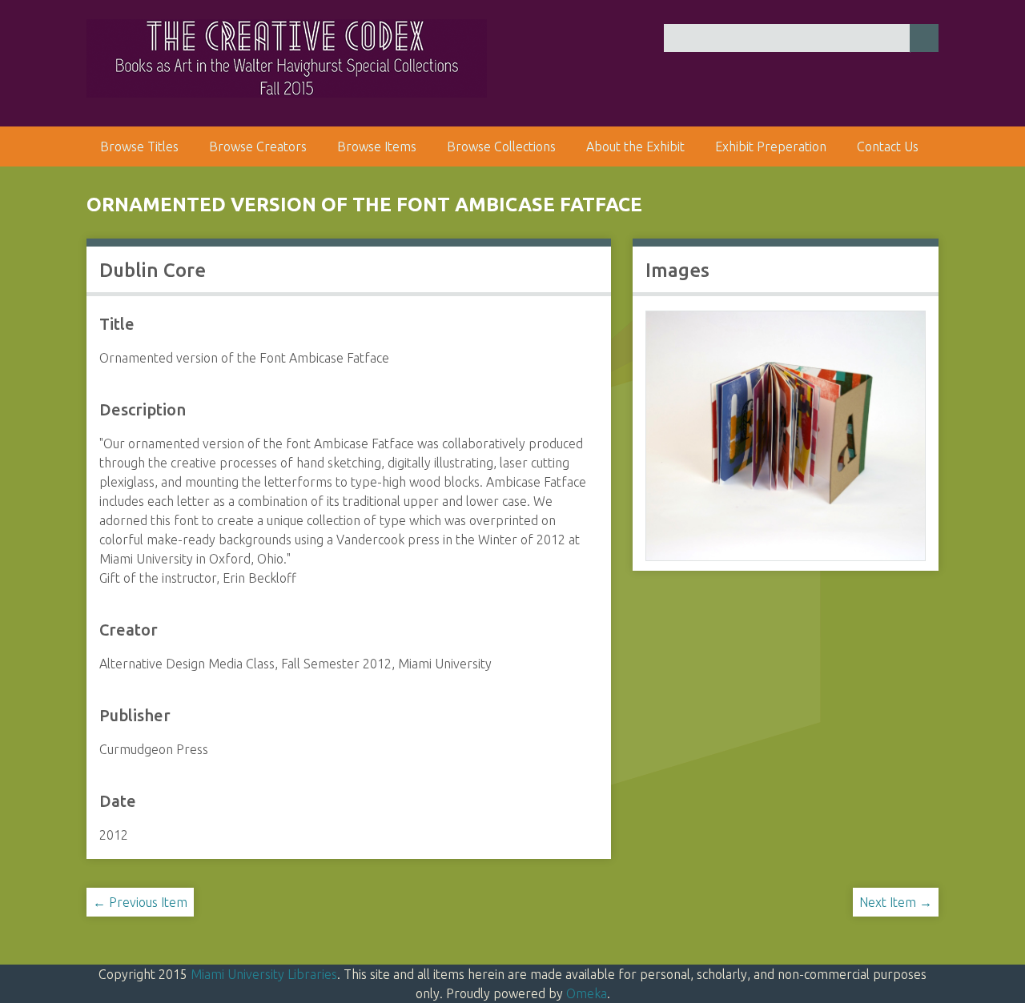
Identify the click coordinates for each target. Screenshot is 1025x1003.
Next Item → (895, 902)
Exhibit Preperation (770, 146)
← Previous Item (140, 902)
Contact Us (887, 146)
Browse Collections (501, 146)
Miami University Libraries (264, 974)
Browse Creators (258, 146)
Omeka (586, 993)
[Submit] (924, 38)
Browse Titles (139, 146)
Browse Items (376, 146)
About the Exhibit (635, 146)
